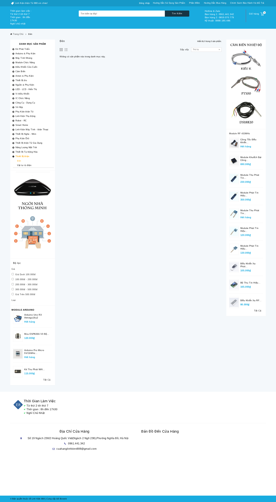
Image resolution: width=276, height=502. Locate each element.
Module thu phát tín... (249, 176)
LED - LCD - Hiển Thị (26, 89)
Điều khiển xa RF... (250, 300)
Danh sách (66, 49)
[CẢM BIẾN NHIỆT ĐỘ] (246, 84)
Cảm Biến (20, 71)
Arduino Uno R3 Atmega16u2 (33, 316)
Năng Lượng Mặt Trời (26, 147)
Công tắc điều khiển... (248, 141)
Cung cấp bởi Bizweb (56, 499)
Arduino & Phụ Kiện (25, 53)
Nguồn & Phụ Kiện (24, 85)
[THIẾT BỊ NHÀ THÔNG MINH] (33, 214)
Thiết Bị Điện (22, 156)
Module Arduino (23, 310)
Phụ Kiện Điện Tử (24, 111)
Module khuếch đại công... (250, 158)
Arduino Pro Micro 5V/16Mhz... (34, 351)
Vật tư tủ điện (24, 165)
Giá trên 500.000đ (25, 294)
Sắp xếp (184, 49)
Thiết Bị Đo (21, 80)
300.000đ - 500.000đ (26, 289)
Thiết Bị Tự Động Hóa (26, 152)
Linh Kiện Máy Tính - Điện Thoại (31, 129)
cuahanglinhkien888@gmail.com (76, 448)
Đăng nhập (144, 3)
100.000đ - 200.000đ (26, 279)
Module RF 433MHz (239, 133)
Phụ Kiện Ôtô (22, 138)
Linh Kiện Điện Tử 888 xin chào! (31, 3)
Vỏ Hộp (19, 107)
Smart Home (21, 125)
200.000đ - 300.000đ (26, 284)
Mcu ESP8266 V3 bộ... (36, 334)
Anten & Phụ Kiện (24, 76)
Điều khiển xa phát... (248, 265)
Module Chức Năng (25, 62)
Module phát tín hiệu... (249, 194)
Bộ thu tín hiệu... (250, 282)
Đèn (19, 161)
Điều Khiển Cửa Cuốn (26, 67)
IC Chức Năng (22, 98)
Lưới (61, 49)
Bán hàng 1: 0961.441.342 (219, 14)
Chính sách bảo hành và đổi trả (247, 3)
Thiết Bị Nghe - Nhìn (25, 134)
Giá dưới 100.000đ (25, 274)
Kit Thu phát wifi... (34, 369)
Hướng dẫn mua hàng (215, 3)
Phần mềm (194, 3)
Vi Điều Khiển (22, 94)
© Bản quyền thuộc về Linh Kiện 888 (27, 499)
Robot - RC (21, 120)
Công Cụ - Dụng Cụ (25, 103)
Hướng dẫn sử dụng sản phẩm (169, 3)
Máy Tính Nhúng (23, 58)
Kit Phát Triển (22, 49)
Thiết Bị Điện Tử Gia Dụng (28, 143)
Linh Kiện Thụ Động (25, 116)
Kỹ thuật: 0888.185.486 (217, 20)
